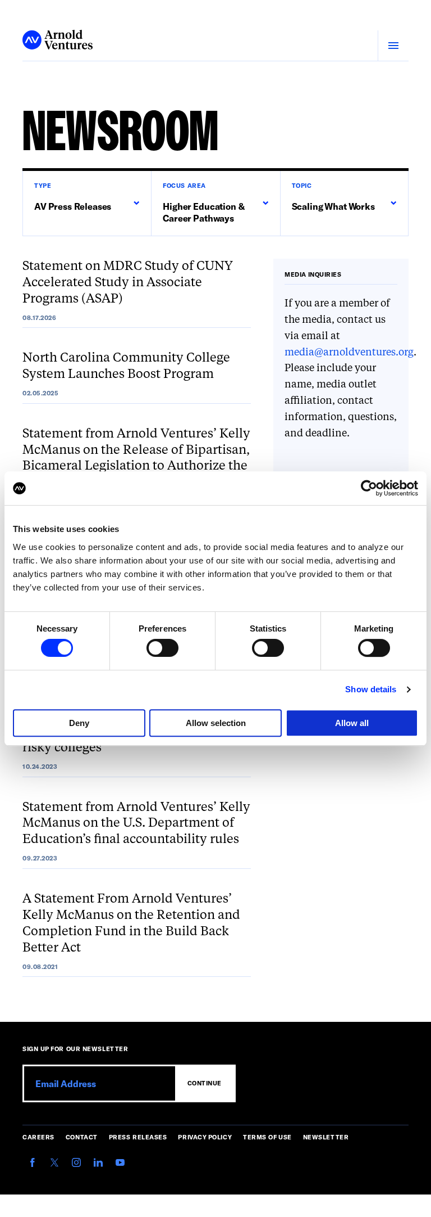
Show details (370, 689)
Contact (82, 1137)
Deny (79, 723)
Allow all (352, 723)
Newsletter (326, 1137)
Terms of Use (267, 1137)
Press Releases (138, 1137)
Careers (38, 1137)
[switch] (162, 648)
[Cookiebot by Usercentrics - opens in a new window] (369, 488)
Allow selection (216, 723)
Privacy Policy (205, 1137)
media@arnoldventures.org (349, 353)
